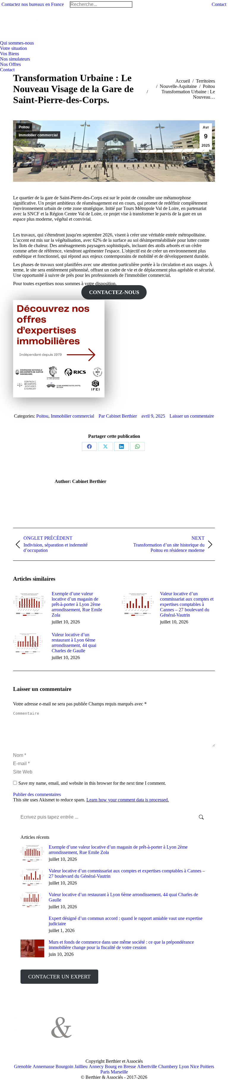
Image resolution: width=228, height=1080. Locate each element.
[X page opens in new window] (98, 1024)
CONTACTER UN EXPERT (59, 977)
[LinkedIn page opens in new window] (107, 1024)
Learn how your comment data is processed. (127, 799)
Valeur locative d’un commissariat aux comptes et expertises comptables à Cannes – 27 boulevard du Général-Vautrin (186, 604)
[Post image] (29, 604)
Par (118, 416)
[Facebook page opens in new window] (89, 1024)
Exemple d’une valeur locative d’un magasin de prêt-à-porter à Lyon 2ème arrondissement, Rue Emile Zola (77, 604)
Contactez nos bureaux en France (32, 4)
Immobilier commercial (38, 135)
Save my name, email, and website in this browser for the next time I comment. (92, 783)
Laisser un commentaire (192, 416)
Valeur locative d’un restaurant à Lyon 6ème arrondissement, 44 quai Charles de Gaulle (74, 642)
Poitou (24, 127)
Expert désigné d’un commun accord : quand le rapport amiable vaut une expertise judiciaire (125, 921)
